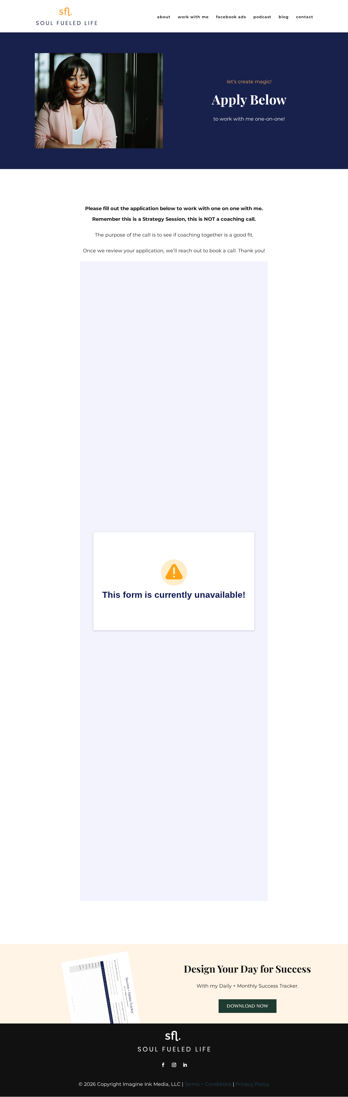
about (163, 17)
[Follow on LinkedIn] (185, 1065)
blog (284, 17)
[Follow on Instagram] (174, 1065)
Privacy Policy (252, 1084)
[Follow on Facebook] (163, 1065)
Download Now (247, 1006)
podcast (262, 17)
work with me (193, 17)
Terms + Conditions (208, 1084)
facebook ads (231, 17)
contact (304, 17)
